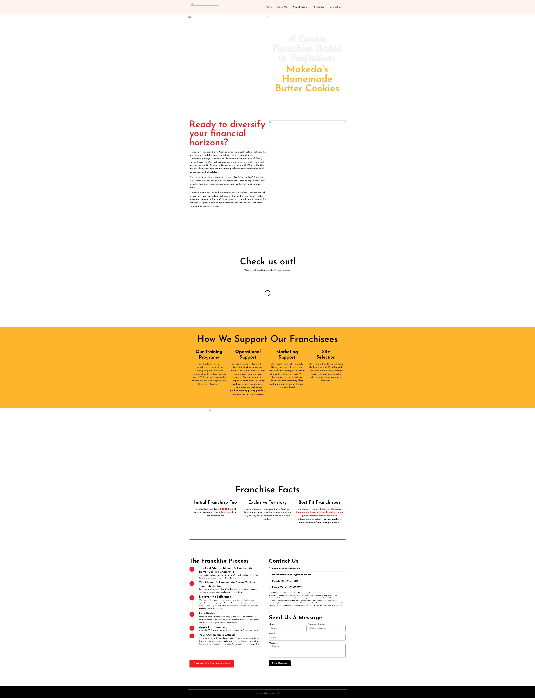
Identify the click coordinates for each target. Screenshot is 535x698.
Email (272, 634)
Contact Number (316, 624)
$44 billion (239, 177)
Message (273, 643)
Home (269, 7)
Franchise (319, 7)
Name (272, 624)
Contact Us (335, 7)
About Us (282, 7)
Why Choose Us (300, 7)
